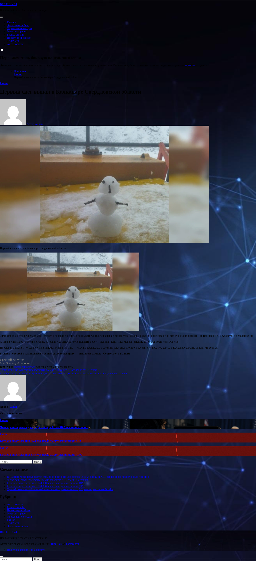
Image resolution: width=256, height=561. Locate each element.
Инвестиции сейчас (18, 37)
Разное (4, 83)
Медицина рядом (17, 31)
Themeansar (72, 543)
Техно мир (13, 40)
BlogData (56, 543)
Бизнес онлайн (16, 34)
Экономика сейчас (18, 25)
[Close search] (1, 556)
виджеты (190, 65)
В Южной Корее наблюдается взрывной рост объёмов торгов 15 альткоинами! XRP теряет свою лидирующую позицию (78, 476)
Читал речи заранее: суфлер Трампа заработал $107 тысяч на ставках (44, 427)
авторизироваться (24, 366)
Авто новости (15, 44)
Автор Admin (34, 124)
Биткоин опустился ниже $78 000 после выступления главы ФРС (41, 440)
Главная (11, 22)
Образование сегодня (19, 28)
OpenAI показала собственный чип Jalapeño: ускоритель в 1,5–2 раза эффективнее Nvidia (60, 489)
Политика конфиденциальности (26, 549)
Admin (13, 406)
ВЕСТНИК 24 (8, 4)
